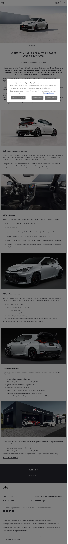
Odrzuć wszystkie (37, 97)
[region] (33, 90)
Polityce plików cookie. (49, 93)
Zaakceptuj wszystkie (51, 97)
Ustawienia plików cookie (18, 97)
